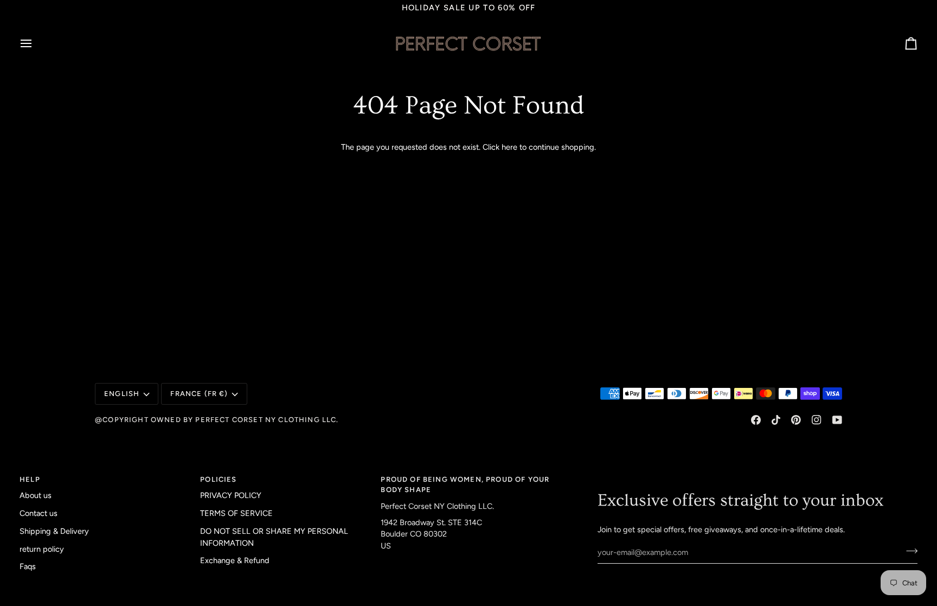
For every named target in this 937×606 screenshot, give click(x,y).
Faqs (28, 566)
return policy (42, 549)
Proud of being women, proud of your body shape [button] (465, 484)
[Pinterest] (796, 420)
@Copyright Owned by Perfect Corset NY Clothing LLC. (217, 420)
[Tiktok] (776, 420)
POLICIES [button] (218, 479)
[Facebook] (756, 420)
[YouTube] (837, 420)
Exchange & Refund (234, 560)
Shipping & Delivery (54, 531)
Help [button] (30, 479)
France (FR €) (199, 394)
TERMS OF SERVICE (236, 513)
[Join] (908, 550)
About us (36, 495)
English (121, 394)
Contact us (38, 513)
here (509, 147)
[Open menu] (36, 43)
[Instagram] (817, 420)
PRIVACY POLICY (230, 495)
